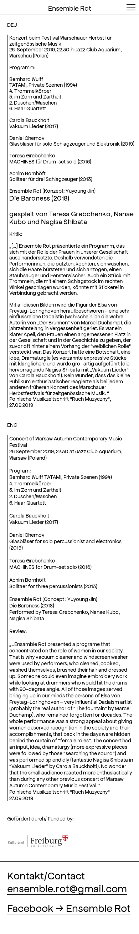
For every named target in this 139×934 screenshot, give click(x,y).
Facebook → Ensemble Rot (68, 907)
